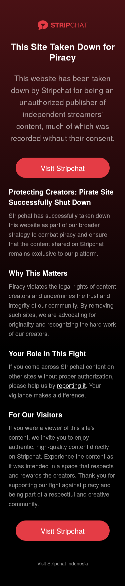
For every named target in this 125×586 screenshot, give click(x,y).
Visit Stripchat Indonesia (62, 563)
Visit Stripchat (63, 168)
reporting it (71, 385)
